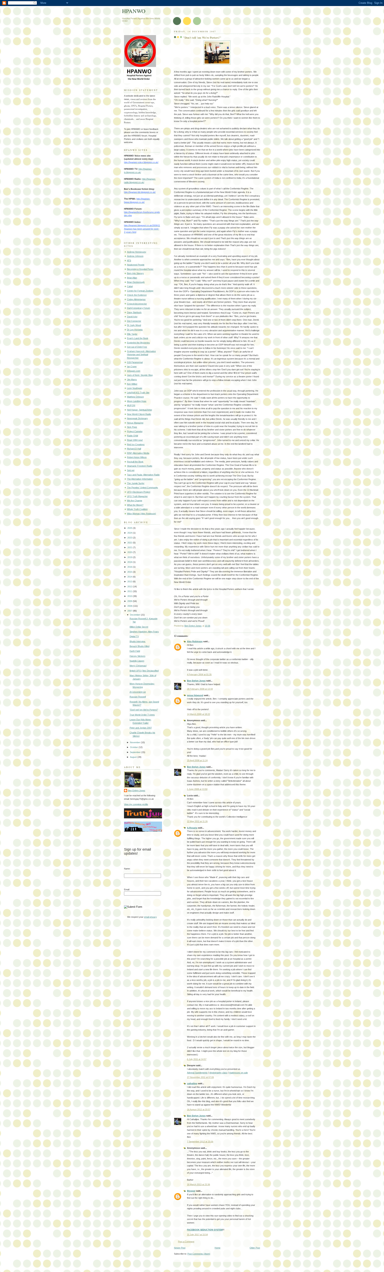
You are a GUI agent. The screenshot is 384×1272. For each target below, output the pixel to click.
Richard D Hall (134, 448)
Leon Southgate (134, 388)
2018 (130, 562)
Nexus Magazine (135, 423)
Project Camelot (134, 431)
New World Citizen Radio (139, 414)
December (135, 615)
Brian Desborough (136, 282)
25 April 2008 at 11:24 (197, 760)
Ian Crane (132, 366)
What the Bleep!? (135, 505)
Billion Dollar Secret (139, 627)
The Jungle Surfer (135, 483)
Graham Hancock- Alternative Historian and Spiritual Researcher (141, 354)
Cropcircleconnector (137, 304)
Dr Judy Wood (134, 325)
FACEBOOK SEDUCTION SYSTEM (205, 1230)
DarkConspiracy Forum (138, 308)
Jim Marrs (132, 379)
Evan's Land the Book (137, 338)
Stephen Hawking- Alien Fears (144, 631)
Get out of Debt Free (137, 347)
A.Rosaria (192, 828)
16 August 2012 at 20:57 (198, 1109)
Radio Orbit (132, 435)
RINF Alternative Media (138, 453)
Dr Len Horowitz (135, 329)
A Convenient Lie (138, 692)
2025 (130, 528)
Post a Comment (186, 1241)
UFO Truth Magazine (137, 496)
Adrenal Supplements (197, 1072)
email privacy (150, 917)
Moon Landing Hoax (136, 401)
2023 (130, 537)
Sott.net (130, 470)
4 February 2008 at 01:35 (199, 674)
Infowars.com (133, 371)
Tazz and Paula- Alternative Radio (143, 474)
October (134, 747)
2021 (130, 547)
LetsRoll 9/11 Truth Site (138, 392)
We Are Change (134, 500)
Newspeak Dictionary (137, 418)
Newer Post (179, 1248)
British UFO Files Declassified (144, 670)
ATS (129, 260)
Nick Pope (132, 427)
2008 (130, 606)
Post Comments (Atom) (198, 1254)
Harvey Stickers (137, 656)
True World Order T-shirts (142, 715)
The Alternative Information (140, 479)
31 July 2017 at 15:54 (197, 1234)
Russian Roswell (138, 697)
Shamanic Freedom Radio (139, 466)
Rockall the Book (135, 461)
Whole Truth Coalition (137, 509)
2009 (130, 601)
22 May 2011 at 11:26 (197, 821)
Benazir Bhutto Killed (139, 646)
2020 (130, 552)
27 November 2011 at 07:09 (200, 1077)
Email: (127, 889)
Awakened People (135, 264)
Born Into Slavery (135, 273)
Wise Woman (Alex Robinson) (141, 513)
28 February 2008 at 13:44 (200, 689)
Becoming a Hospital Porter (140, 269)
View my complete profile (136, 804)
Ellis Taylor (132, 334)
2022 (130, 542)
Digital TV (134, 636)
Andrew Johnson (135, 256)
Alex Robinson (195, 641)
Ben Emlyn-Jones (196, 680)
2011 (130, 591)
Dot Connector (134, 321)
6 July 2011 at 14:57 (196, 1059)
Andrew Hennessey (136, 252)
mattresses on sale (238, 1072)
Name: (127, 868)
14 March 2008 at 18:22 (198, 714)
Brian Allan (132, 278)
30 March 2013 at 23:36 (198, 1184)
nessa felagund (195, 695)
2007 (130, 611)
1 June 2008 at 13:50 (197, 789)
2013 (130, 581)
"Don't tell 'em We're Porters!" (144, 710)
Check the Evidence (137, 295)
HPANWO (133, 11)
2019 (130, 557)
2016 (130, 567)
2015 (130, 572)
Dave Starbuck (134, 312)
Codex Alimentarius (136, 299)
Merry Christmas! (138, 665)
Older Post (255, 1248)
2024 (130, 533)
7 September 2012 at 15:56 (200, 1141)
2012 (130, 586)
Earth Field (135, 651)
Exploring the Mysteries (138, 342)
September (135, 752)
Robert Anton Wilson (137, 457)
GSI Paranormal (135, 362)
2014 (130, 576)
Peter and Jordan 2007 (141, 728)
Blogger (191, 1191)
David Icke (132, 316)
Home (217, 1248)
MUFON (131, 405)
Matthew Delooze (135, 397)
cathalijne (192, 1083)
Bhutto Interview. (138, 641)
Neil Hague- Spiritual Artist (139, 410)
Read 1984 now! (135, 440)
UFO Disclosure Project (138, 492)
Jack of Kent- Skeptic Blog (140, 375)
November (135, 742)
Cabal (130, 286)
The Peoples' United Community (142, 487)
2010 (130, 596)
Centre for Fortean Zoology (140, 291)
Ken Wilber (132, 384)
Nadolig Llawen (137, 661)
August (133, 757)
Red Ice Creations (136, 444)
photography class (218, 1072)
